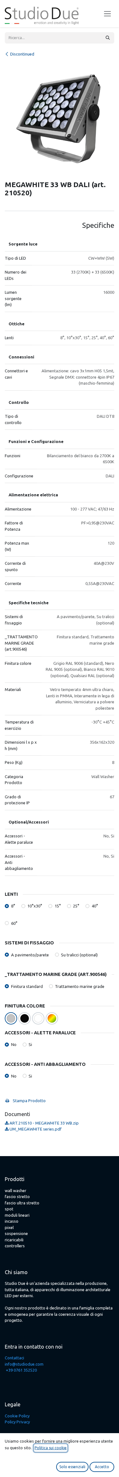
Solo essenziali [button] (72, 1467)
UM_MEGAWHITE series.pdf (35, 1129)
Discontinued (22, 54)
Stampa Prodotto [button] (29, 1100)
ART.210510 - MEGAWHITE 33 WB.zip (44, 1123)
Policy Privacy (17, 1422)
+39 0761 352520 (21, 1370)
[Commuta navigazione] (107, 14)
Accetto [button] (102, 1467)
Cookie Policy (17, 1416)
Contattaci (14, 1358)
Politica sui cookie (51, 1448)
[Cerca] (107, 38)
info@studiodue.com (24, 1364)
